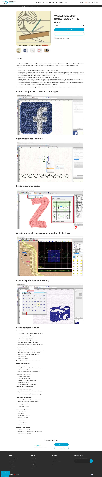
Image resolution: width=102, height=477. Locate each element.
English (10, 474)
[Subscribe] (91, 461)
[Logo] (8, 2)
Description (19, 58)
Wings (55, 13)
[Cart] (99, 2)
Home (17, 6)
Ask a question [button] (61, 448)
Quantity (56, 25)
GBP (17, 474)
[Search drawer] (92, 2)
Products (20, 6)
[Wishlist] (97, 2)
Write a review (61, 444)
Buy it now (69, 34)
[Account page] (94, 2)
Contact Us (5, 475)
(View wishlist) (66, 38)
